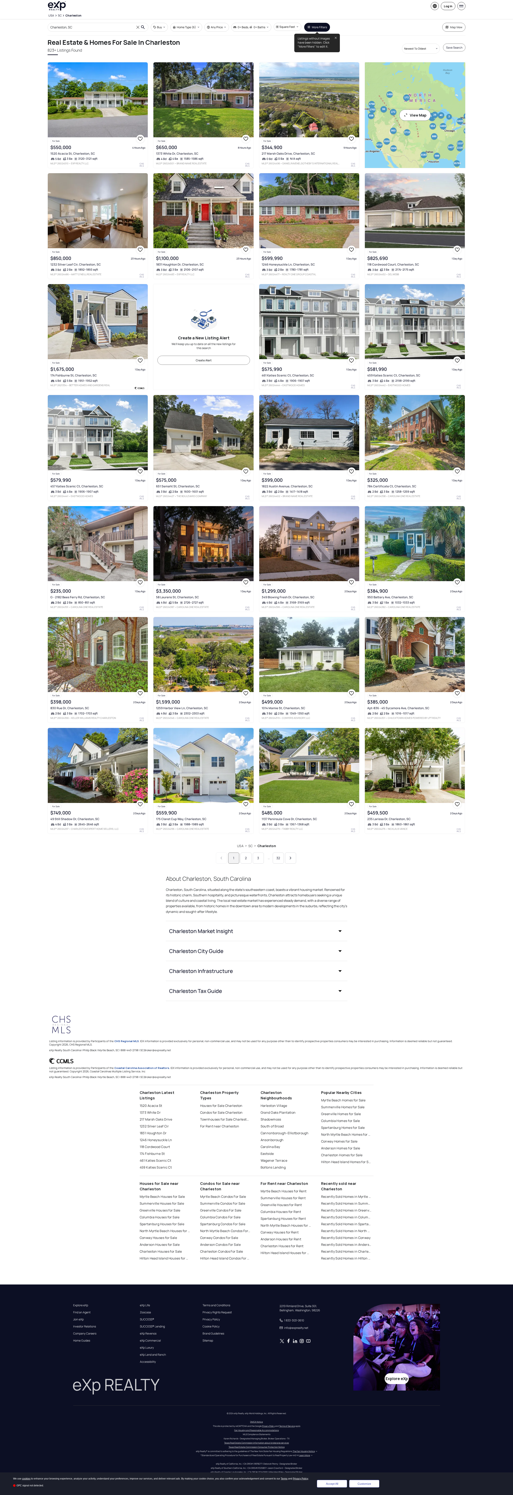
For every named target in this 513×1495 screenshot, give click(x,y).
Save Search (454, 47)
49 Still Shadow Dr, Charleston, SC (74, 819)
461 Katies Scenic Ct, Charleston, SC (288, 375)
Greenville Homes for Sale (341, 1114)
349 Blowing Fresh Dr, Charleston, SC (288, 597)
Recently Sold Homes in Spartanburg (346, 1224)
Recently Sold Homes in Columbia (346, 1217)
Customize (364, 1483)
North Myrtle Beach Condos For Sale (225, 1231)
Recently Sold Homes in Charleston (346, 1251)
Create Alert (204, 360)
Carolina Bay (270, 1147)
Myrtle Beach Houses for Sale (162, 1196)
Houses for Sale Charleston (221, 1105)
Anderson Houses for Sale (160, 1244)
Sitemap (208, 1340)
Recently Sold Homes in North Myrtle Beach (346, 1231)
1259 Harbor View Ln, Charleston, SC (182, 708)
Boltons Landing (273, 1167)
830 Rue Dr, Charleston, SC (69, 708)
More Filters (319, 27)
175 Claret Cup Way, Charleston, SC (181, 819)
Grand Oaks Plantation (278, 1112)
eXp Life (145, 1305)
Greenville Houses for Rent (281, 1205)
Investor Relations (84, 1326)
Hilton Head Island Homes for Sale (346, 1162)
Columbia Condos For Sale (220, 1217)
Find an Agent (82, 1312)
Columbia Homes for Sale (340, 1121)
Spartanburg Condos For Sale (223, 1224)
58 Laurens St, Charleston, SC (177, 597)
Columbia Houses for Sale (160, 1217)
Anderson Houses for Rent (281, 1239)
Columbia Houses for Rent (281, 1211)
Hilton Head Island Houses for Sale (165, 1258)
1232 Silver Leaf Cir (154, 1126)
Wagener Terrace (274, 1160)
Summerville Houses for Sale (162, 1203)
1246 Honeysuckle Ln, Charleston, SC (288, 264)
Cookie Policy (211, 1326)
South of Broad (272, 1126)
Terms (284, 1478)
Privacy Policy (211, 1319)
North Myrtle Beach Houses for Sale (165, 1231)
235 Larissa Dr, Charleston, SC (389, 819)
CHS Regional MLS (126, 1041)
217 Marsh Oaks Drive (156, 1119)
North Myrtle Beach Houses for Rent (286, 1225)
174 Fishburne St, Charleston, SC (73, 375)
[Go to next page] (290, 858)
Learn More (304, 1455)
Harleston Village (274, 1105)
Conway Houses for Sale (158, 1237)
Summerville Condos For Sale (222, 1203)
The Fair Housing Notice (304, 1451)
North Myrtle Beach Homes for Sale (346, 1134)
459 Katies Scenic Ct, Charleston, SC (393, 375)
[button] (256, 931)
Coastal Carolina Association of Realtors (141, 1068)
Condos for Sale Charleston (221, 1112)
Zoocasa (145, 1312)
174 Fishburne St (152, 1153)
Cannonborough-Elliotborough (285, 1133)
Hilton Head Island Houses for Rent (286, 1253)
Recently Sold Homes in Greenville (346, 1210)
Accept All (332, 1483)
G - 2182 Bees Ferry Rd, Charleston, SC (77, 597)
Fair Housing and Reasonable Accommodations (256, 1430)
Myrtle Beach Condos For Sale (223, 1196)
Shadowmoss (271, 1119)
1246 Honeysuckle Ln (156, 1140)
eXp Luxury (147, 1347)
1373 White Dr (150, 1112)
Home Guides (81, 1340)
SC (250, 846)
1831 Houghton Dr (153, 1133)
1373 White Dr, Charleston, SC (177, 153)
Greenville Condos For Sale (220, 1210)
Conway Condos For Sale (219, 1237)
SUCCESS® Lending (152, 1326)
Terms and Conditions (216, 1305)
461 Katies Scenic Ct (155, 1160)
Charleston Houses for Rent (282, 1246)
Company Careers (84, 1333)
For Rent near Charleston (219, 1126)
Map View (456, 27)
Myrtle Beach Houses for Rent (284, 1191)
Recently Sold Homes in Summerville (346, 1203)
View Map (418, 115)
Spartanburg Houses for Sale (162, 1224)
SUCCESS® (147, 1319)
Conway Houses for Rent (280, 1232)
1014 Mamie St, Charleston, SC (283, 708)
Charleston (266, 846)
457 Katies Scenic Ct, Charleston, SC (76, 486)
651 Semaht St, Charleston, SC (178, 486)
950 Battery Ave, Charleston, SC (390, 597)
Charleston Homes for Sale (342, 1155)
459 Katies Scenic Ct (156, 1167)
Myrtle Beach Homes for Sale (343, 1100)
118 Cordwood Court (155, 1147)
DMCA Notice (256, 1421)
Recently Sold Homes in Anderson (346, 1244)
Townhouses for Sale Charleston (225, 1119)
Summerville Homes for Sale (343, 1107)
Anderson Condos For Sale (220, 1244)
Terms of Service (287, 1426)
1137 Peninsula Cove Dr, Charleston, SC (289, 819)
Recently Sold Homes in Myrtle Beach (346, 1196)
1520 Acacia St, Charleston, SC (72, 153)
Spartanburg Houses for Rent (283, 1218)
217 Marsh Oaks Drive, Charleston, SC (288, 153)
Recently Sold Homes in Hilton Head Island (346, 1258)
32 (278, 858)
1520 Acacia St (151, 1105)
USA (240, 846)
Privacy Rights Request (217, 1312)
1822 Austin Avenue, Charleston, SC (287, 486)
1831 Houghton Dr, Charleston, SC (180, 264)
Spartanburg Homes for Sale (343, 1127)
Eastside (267, 1153)
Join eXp (78, 1319)
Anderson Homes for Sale (340, 1148)
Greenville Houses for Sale (160, 1210)
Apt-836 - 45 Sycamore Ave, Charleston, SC (398, 708)
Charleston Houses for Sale (161, 1251)
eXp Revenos (148, 1333)
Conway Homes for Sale (339, 1141)
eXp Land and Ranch (153, 1354)
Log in (448, 6)
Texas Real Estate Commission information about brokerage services (256, 1442)
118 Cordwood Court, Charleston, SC (393, 264)
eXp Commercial (150, 1340)
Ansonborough (272, 1140)
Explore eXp (80, 1305)
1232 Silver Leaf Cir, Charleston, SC (75, 264)
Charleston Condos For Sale (221, 1251)
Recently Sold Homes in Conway (346, 1237)
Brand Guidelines (213, 1333)
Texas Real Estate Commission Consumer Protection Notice (257, 1447)
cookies (26, 1478)
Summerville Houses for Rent (283, 1198)
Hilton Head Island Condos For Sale (225, 1258)
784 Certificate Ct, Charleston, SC (391, 486)
